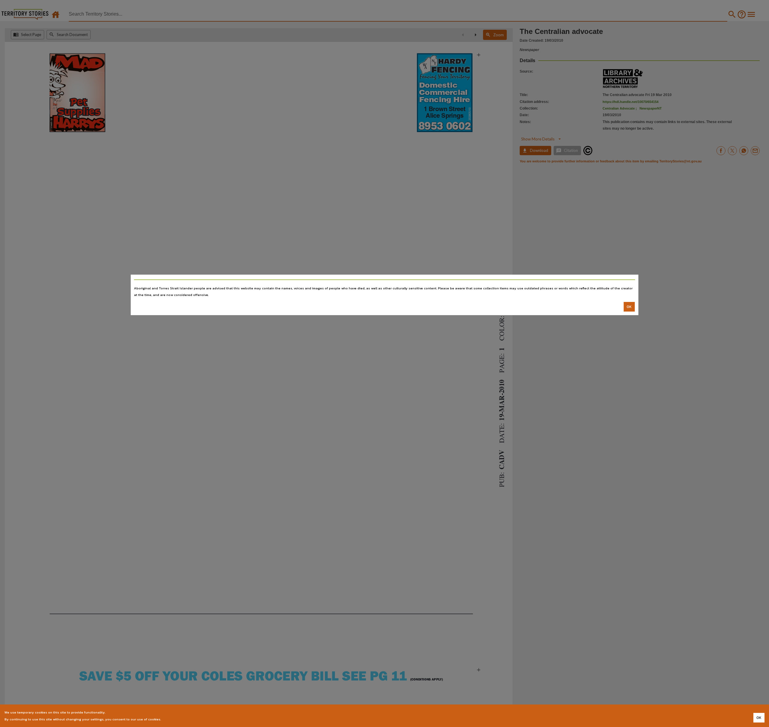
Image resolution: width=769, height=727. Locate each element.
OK (629, 306)
